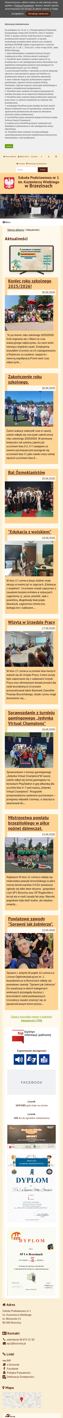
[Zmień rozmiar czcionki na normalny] (41, 156)
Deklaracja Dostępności (20, 1376)
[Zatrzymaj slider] (31, 215)
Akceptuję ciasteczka (38, 13)
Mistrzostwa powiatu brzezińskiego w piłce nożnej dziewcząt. (28, 823)
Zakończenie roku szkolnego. (25, 379)
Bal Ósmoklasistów (26, 472)
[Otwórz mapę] (21, 1400)
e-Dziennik (12, 1364)
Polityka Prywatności (18, 1372)
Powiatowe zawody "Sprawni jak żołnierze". (30, 921)
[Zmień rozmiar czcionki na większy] (48, 156)
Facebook (12, 1368)
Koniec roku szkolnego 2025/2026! (29, 283)
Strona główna (10, 156)
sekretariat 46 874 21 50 (20, 1339)
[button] (4, 206)
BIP (8, 1360)
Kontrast (21, 164)
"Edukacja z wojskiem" (29, 532)
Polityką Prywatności (24, 5)
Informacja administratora (37, 164)
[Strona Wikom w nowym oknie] (10, 1415)
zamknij (9, 146)
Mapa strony (24, 156)
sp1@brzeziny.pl (16, 1343)
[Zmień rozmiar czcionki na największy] (56, 156)
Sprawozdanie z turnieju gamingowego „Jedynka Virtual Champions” (31, 718)
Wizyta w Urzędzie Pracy (31, 622)
